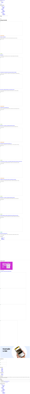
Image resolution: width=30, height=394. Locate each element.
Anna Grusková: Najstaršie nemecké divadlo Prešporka (5, 271)
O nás (3, 388)
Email (0, 378)
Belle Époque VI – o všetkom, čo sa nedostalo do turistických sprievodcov (7, 125)
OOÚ (1, 370)
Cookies (2, 371)
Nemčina (2, 2)
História (3, 7)
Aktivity (3, 8)
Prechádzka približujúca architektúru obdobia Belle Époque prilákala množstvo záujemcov (9, 215)
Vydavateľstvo (2, 390)
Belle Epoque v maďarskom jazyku (3, 233)
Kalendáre (3, 13)
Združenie (2, 9)
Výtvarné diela (4, 392)
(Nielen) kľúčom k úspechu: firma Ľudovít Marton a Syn (6, 143)
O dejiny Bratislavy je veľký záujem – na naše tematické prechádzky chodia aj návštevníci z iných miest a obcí (11, 161)
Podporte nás (4, 11)
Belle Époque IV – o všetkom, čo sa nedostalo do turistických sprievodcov (7, 197)
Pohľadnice (4, 14)
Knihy (3, 391)
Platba (2, 374)
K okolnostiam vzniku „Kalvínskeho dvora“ (4, 107)
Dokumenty (4, 389)
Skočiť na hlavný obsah (2, 0)
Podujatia (2, 387)
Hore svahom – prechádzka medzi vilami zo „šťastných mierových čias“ (7, 89)
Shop (1, 12)
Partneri (2, 369)
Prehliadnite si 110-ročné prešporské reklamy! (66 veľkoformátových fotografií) (8, 179)
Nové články (4, 385)
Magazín (2, 6)
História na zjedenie (2, 35)
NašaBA (3, 386)
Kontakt (2, 368)
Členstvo (3, 10)
